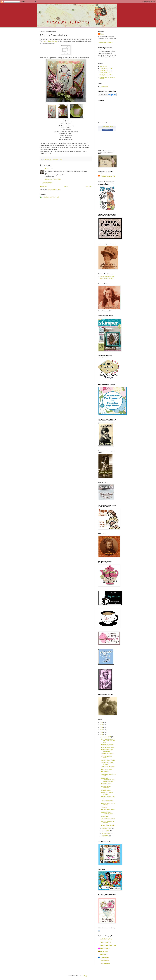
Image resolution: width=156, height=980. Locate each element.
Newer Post (43, 186)
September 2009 (107, 833)
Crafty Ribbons (105, 948)
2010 (101, 732)
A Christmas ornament (107, 766)
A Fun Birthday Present (108, 819)
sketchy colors (58, 159)
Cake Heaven (104, 86)
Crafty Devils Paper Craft (108, 945)
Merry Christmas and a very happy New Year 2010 (108, 740)
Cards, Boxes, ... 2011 (106, 73)
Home (66, 186)
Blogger (86, 976)
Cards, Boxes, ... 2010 (106, 70)
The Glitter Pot (104, 960)
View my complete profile (105, 43)
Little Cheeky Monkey (107, 744)
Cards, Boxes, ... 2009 (106, 68)
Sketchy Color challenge (50, 41)
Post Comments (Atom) (54, 189)
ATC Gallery (103, 66)
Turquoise (104, 807)
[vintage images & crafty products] (106, 664)
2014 (101, 722)
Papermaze (103, 954)
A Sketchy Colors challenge (106, 786)
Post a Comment (47, 183)
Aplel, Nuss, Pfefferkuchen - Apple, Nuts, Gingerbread (108, 779)
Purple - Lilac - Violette (107, 825)
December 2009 (106, 737)
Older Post (88, 186)
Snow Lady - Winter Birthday (107, 793)
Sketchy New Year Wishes (106, 756)
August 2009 (105, 836)
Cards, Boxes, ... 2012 (106, 75)
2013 (101, 725)
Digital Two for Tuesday (106, 279)
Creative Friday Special (108, 809)
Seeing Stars (105, 816)
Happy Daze (104, 951)
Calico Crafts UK (105, 942)
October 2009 (106, 831)
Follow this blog (107, 129)
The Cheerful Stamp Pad (107, 176)
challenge (47, 159)
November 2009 (106, 828)
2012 (101, 727)
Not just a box (105, 771)
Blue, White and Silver (107, 747)
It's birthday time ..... (106, 783)
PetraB (102, 34)
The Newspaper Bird (107, 800)
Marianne (47, 169)
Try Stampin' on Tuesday (107, 276)
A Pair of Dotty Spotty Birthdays (107, 763)
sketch (52, 159)
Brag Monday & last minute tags (107, 750)
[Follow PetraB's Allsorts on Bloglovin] (107, 96)
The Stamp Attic (105, 963)
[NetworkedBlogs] (107, 126)
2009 (101, 734)
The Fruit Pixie (104, 957)
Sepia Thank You (106, 790)
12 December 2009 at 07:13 (53, 179)
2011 (101, 730)
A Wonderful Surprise (107, 753)
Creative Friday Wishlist (108, 760)
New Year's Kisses (106, 769)
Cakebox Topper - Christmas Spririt (106, 812)
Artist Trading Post (106, 939)
